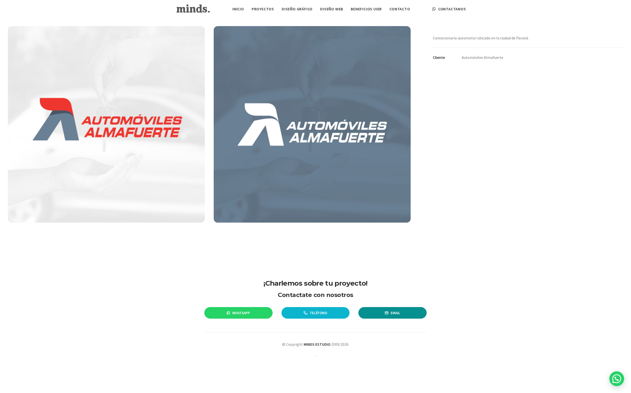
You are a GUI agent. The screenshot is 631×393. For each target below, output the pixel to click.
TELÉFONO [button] (318, 313)
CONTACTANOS (452, 8)
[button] (616, 378)
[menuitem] (238, 8)
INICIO (238, 8)
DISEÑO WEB (331, 8)
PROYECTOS (263, 8)
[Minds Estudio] (193, 8)
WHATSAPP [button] (241, 313)
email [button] (395, 313)
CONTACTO (399, 8)
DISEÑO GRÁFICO (297, 8)
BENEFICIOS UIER (366, 8)
